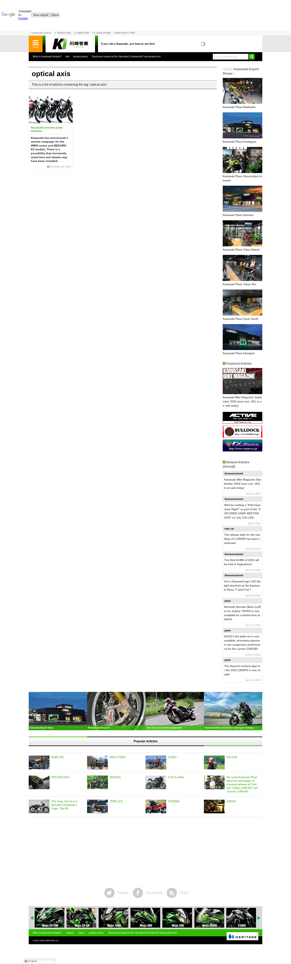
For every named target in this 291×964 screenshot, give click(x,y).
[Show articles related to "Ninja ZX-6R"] (81, 918)
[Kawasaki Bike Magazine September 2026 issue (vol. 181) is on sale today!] (242, 381)
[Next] (258, 918)
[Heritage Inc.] (242, 936)
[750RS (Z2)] (97, 807)
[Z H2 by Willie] (156, 782)
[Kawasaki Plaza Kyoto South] (242, 302)
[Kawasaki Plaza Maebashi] (242, 91)
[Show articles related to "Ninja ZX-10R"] (49, 918)
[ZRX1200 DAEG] (39, 782)
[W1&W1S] (97, 782)
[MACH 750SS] (97, 762)
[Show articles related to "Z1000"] (241, 918)
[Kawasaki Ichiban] (70, 44)
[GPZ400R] (156, 807)
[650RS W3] (39, 762)
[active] (242, 422)
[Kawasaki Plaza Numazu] (242, 199)
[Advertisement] (145, 852)
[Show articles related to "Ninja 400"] (145, 918)
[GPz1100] (214, 762)
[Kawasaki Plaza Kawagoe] (242, 337)
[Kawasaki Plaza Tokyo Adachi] (242, 233)
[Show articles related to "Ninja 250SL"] (209, 918)
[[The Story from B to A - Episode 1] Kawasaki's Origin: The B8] (39, 807)
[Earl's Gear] (242, 450)
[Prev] (32, 918)
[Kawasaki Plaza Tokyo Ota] (242, 268)
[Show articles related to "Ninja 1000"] (113, 918)
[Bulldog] (242, 436)
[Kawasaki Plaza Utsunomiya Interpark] (242, 160)
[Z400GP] (214, 807)
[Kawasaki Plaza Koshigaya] (242, 125)
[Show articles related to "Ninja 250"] (177, 918)
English (32, 961)
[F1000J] (156, 762)
